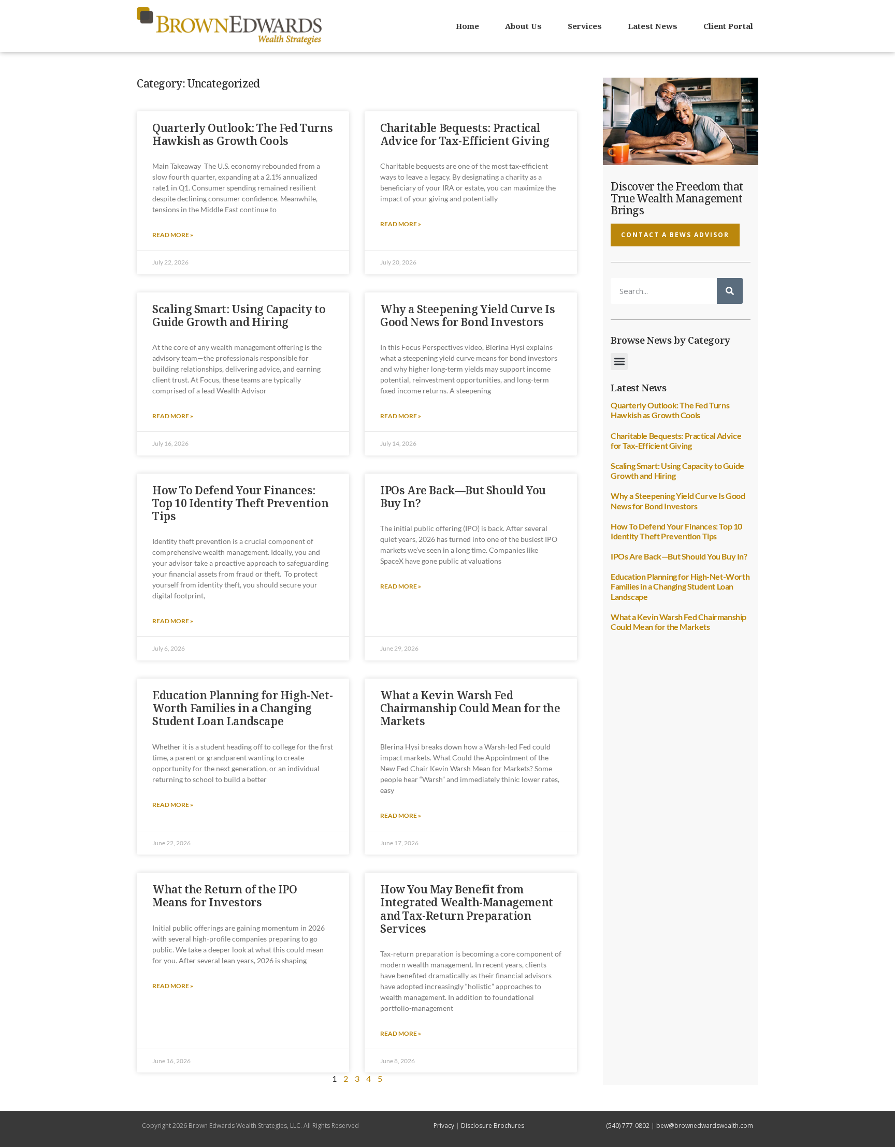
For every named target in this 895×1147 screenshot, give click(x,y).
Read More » (172, 235)
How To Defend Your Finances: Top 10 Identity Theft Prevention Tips (240, 503)
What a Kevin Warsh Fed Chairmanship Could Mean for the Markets (470, 708)
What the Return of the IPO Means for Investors (224, 895)
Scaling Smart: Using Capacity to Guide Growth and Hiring (238, 315)
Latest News (652, 26)
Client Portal (728, 26)
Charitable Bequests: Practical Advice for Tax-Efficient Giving (465, 134)
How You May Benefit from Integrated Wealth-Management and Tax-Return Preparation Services (466, 909)
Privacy (444, 1125)
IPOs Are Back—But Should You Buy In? (463, 496)
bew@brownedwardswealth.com (704, 1125)
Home (467, 26)
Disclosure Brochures (492, 1125)
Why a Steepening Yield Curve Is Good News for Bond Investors (467, 315)
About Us (523, 26)
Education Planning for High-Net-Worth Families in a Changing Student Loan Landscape (242, 708)
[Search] (730, 291)
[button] (619, 361)
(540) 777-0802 (627, 1125)
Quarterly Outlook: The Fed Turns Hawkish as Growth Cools (242, 134)
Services (585, 26)
